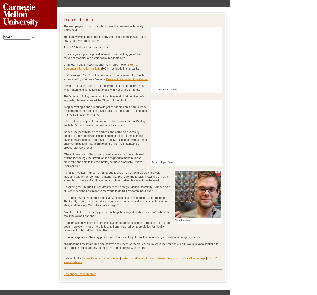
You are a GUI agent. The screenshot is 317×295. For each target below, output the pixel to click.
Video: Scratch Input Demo (138, 258)
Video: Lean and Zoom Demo (101, 258)
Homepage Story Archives (80, 274)
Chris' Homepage (194, 258)
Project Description (169, 258)
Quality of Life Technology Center (127, 79)
